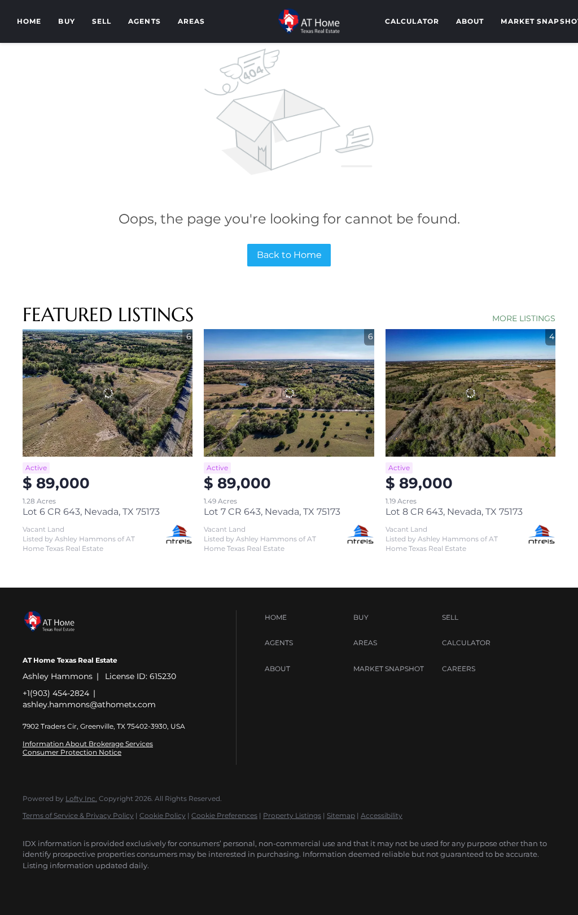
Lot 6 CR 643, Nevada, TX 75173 (91, 511)
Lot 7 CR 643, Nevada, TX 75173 (272, 511)
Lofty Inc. (81, 798)
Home (29, 21)
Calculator (412, 21)
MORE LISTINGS (523, 318)
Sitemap (341, 815)
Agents (144, 21)
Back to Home (289, 254)
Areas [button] (191, 21)
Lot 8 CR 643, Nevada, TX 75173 (454, 511)
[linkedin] (68, 884)
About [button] (470, 21)
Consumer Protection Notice (72, 752)
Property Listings (292, 815)
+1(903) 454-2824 (56, 693)
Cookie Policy (162, 815)
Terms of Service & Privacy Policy (78, 815)
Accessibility (381, 815)
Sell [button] (101, 21)
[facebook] (36, 884)
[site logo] (58, 641)
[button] (306, 617)
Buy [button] (66, 21)
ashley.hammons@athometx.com (89, 704)
